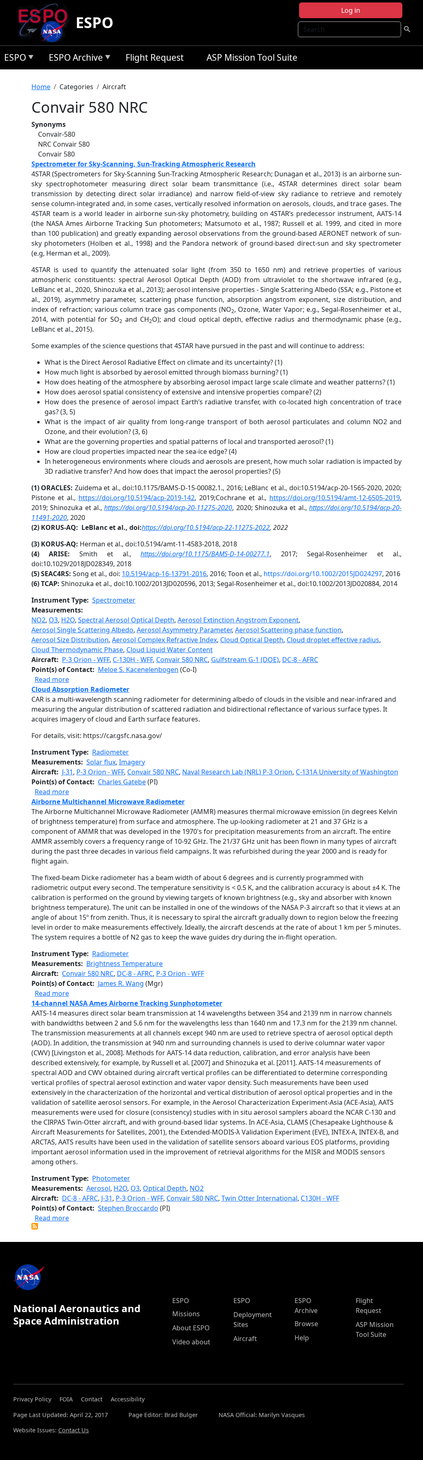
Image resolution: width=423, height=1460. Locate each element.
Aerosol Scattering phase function (288, 629)
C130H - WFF (320, 1198)
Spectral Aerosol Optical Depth (126, 619)
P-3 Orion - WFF (85, 659)
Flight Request (155, 57)
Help (302, 1337)
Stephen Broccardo (128, 1208)
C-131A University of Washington (347, 771)
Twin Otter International (259, 1198)
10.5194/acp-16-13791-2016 (164, 573)
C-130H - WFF (133, 659)
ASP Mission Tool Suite (252, 57)
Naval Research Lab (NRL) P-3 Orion (237, 771)
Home (40, 86)
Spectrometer (113, 600)
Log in (350, 10)
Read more (52, 679)
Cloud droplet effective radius (333, 639)
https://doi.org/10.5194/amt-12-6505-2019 (334, 497)
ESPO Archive (74, 59)
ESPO (95, 22)
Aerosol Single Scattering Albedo (82, 629)
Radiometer (110, 752)
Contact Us (73, 1430)
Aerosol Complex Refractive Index (164, 639)
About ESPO (191, 1327)
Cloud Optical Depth (251, 639)
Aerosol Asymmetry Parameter (184, 629)
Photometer (111, 1178)
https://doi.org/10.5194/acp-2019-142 (136, 497)
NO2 (38, 619)
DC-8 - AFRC (300, 659)
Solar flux (101, 762)
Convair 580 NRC (182, 659)
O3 (53, 619)
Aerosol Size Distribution (70, 639)
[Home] (46, 22)
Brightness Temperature (124, 963)
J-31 (67, 771)
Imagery (132, 762)
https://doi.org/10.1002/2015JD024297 (323, 573)
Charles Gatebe (122, 781)
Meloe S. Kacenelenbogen (138, 669)
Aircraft (245, 1338)
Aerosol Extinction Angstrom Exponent (238, 619)
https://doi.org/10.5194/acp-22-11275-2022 (206, 527)
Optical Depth (164, 1188)
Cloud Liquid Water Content (169, 649)
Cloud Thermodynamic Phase (77, 649)
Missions (186, 1313)
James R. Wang (121, 983)
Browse (306, 1323)
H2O (68, 619)
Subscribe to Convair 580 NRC (34, 1226)
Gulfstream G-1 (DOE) (245, 659)
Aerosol (98, 1188)
